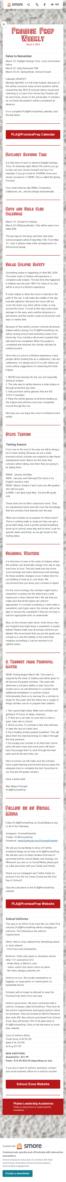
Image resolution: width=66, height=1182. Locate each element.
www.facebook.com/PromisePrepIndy (38, 840)
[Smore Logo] (15, 4)
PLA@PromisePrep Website (33, 904)
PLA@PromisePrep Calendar (33, 134)
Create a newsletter (17, 1173)
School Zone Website (33, 1084)
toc (4, 24)
